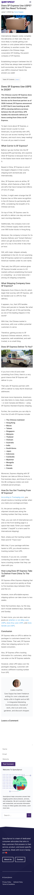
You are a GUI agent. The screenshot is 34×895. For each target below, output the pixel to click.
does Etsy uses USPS (15, 623)
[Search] (29, 815)
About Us (8, 859)
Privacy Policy (6, 882)
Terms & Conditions (8, 884)
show (17, 79)
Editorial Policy (18, 882)
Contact (20, 859)
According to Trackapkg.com (12, 497)
